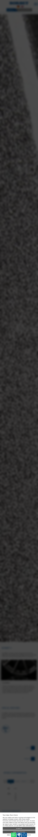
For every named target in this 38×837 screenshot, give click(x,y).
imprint (28, 835)
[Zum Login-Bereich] (0, 0)
